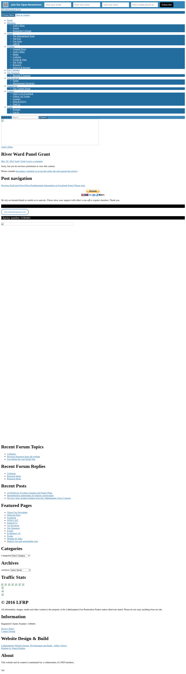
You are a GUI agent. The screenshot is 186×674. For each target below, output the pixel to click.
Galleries (17, 57)
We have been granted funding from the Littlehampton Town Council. (39, 498)
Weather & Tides (14, 538)
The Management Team (24, 36)
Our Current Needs (21, 88)
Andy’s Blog (19, 25)
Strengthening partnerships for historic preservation (30, 495)
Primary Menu (8, 15)
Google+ (17, 99)
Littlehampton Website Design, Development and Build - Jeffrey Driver (34, 645)
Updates (11, 46)
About (10, 33)
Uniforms (11, 454)
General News (19, 49)
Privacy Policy (8, 629)
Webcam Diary (14, 515)
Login (9, 107)
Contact (10, 91)
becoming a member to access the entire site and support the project (46, 171)
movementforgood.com (15, 212)
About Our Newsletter (17, 512)
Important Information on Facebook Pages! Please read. (55, 185)
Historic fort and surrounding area (22, 541)
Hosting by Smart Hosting (13, 648)
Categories (6, 555)
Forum (16, 28)
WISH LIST (12, 520)
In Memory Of (13, 533)
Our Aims (17, 41)
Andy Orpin (20, 161)
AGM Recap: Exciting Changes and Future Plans (29, 493)
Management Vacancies (23, 83)
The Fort (17, 38)
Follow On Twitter (21, 96)
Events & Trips (20, 59)
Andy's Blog (7, 147)
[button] (50, 132)
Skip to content (23, 15)
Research (17, 65)
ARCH (16, 44)
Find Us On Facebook (23, 94)
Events (10, 531)
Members (11, 23)
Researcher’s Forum (22, 31)
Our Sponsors (13, 73)
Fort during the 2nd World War (21, 459)
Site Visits (17, 62)
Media (16, 54)
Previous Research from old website (23, 456)
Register (16, 109)
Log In (16, 112)
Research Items (14, 476)
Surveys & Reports (21, 67)
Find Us (16, 104)
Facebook (11, 517)
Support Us (12, 86)
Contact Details (8, 631)
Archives (5, 570)
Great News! (13, 185)
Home (10, 20)
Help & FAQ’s (19, 101)
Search (4, 12)
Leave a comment (34, 161)
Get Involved (13, 78)
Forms (16, 80)
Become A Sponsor (22, 75)
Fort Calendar (13, 70)
